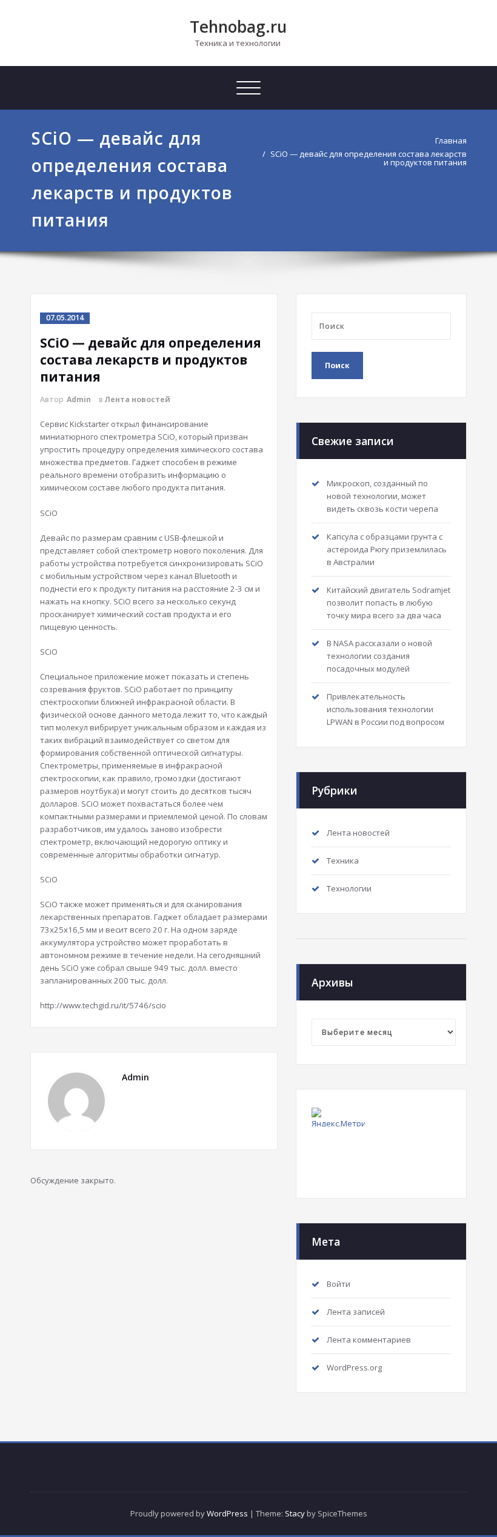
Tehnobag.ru (238, 27)
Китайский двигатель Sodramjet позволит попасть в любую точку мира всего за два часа (388, 602)
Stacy (295, 1513)
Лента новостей (137, 399)
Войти (338, 1283)
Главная (451, 140)
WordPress (227, 1513)
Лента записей (356, 1311)
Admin (79, 399)
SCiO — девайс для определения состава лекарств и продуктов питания (368, 158)
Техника (343, 860)
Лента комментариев (369, 1339)
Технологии (349, 888)
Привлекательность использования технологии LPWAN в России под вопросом (385, 709)
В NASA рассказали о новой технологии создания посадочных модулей (379, 656)
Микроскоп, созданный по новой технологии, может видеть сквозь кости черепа (382, 496)
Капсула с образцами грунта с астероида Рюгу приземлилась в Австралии (387, 549)
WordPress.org (354, 1367)
